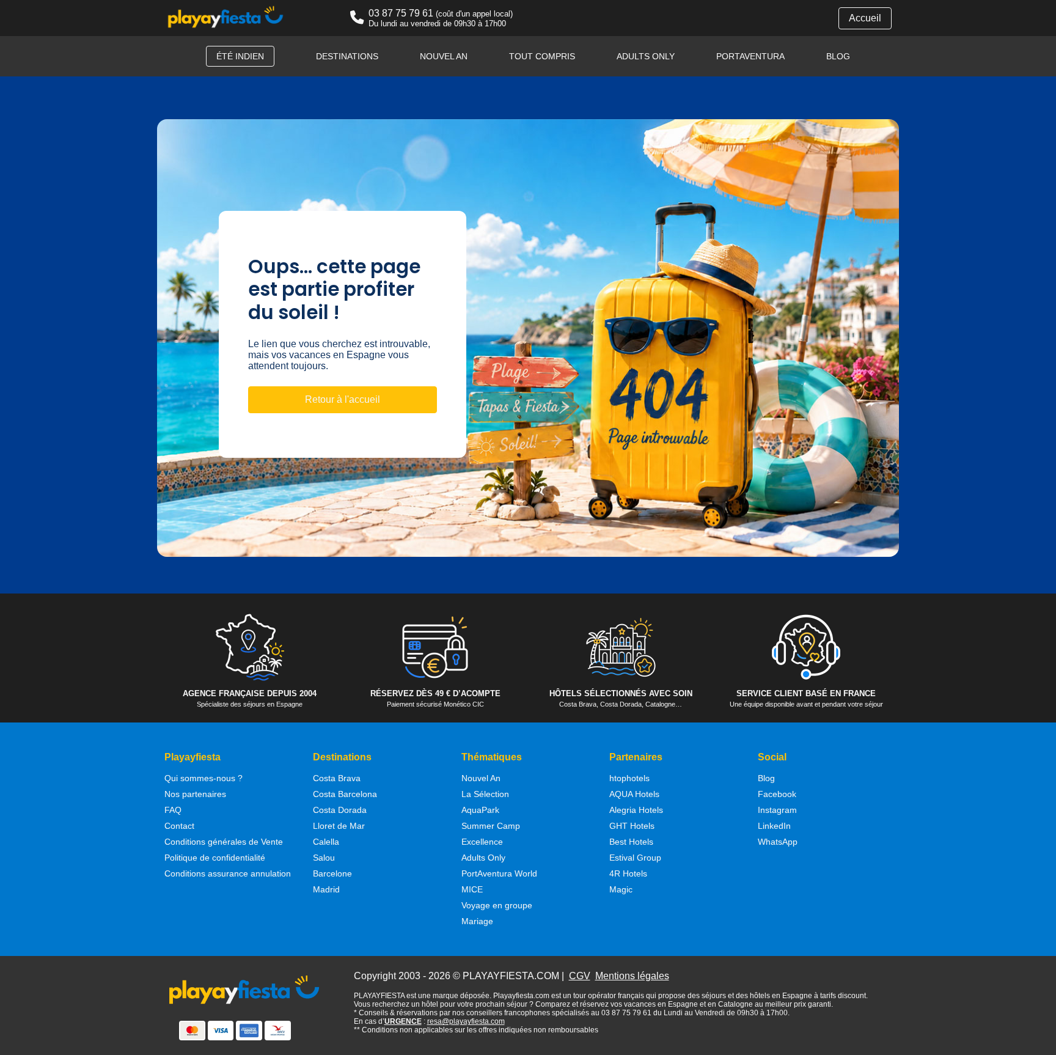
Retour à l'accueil (342, 399)
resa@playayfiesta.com (466, 1021)
